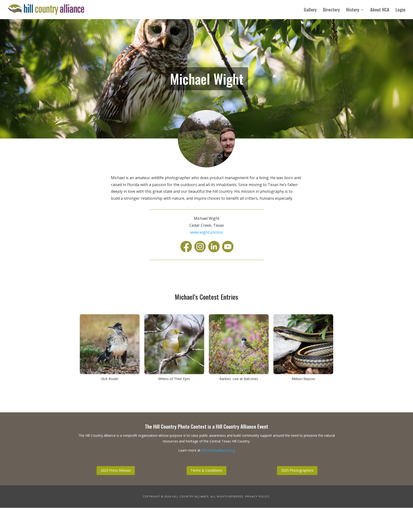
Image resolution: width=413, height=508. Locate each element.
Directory (331, 10)
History (352, 10)
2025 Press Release (116, 470)
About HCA (379, 10)
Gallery (310, 10)
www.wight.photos (206, 232)
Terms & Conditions (206, 470)
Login (400, 10)
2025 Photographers (297, 470)
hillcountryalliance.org (218, 450)
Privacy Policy (257, 496)
